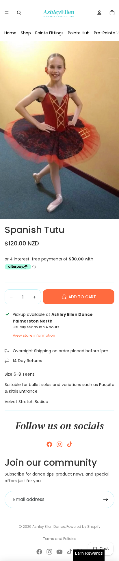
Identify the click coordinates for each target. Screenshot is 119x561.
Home (10, 33)
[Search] (19, 12)
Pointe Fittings (49, 33)
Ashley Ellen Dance (48, 526)
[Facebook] (49, 444)
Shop (26, 33)
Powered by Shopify (83, 526)
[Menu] (6, 12)
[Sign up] (106, 499)
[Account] (99, 12)
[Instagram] (59, 444)
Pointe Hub (79, 33)
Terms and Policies (59, 538)
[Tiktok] (69, 444)
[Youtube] (59, 551)
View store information (34, 335)
